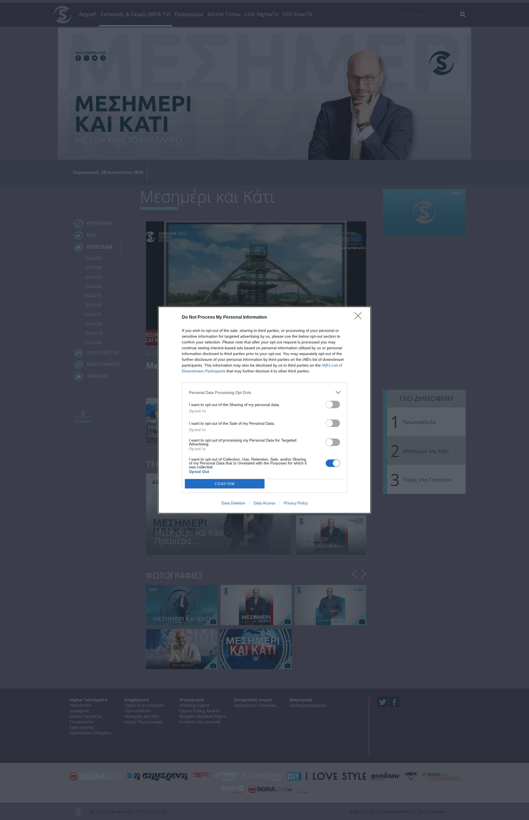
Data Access (264, 503)
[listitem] (264, 392)
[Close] (360, 317)
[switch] (333, 404)
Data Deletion (233, 503)
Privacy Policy (296, 503)
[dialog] (264, 410)
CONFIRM (225, 484)
